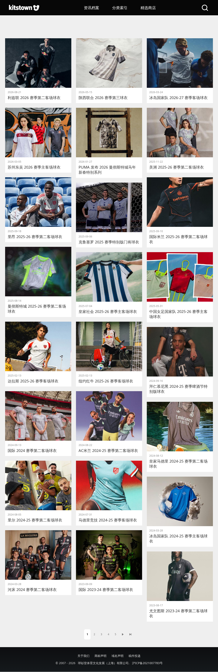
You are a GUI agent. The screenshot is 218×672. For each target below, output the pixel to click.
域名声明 (117, 656)
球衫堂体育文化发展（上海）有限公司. (103, 663)
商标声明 (100, 656)
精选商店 (148, 7)
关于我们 (83, 656)
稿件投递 (135, 656)
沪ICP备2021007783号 (147, 663)
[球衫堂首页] (24, 7)
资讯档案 (91, 7)
